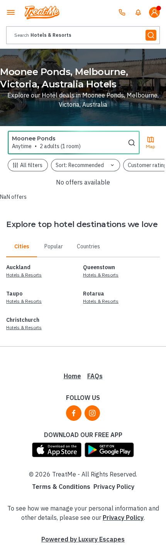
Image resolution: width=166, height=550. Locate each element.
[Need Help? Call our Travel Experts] (122, 12)
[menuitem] (138, 12)
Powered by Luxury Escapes (83, 539)
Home (72, 376)
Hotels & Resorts (24, 275)
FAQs (95, 376)
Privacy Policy (113, 486)
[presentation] (83, 35)
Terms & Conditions (61, 486)
